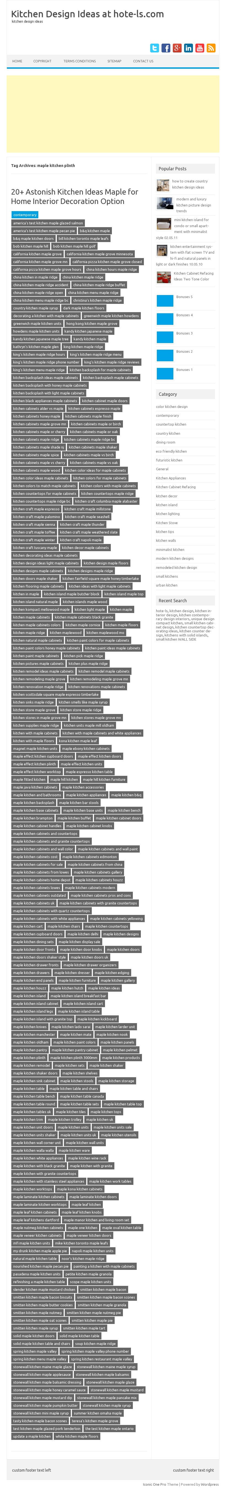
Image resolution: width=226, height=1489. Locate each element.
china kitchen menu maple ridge (93, 292)
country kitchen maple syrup (35, 308)
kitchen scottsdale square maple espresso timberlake (56, 694)
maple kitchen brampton (33, 818)
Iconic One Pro (154, 1484)
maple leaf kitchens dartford (36, 1220)
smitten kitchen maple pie (92, 1320)
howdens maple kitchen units (36, 331)
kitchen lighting (168, 514)
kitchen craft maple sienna (34, 524)
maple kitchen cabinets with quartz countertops (51, 911)
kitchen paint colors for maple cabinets (98, 640)
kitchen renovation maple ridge (38, 687)
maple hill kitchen (64, 779)
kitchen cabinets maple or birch (96, 424)
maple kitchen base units (83, 810)
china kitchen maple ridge (83, 277)
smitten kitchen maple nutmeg (37, 1313)
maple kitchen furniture (77, 980)
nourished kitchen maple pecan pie (41, 1266)
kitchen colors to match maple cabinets (44, 486)
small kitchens (167, 576)
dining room (165, 442)
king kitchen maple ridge (83, 347)
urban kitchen (166, 585)
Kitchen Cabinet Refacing (176, 487)
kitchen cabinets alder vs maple (38, 408)
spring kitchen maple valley (35, 1351)
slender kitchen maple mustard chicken (44, 1289)
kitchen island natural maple (35, 602)
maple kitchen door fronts (34, 949)
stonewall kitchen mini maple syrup (41, 1413)
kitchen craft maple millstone (87, 509)
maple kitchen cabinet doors (118, 818)
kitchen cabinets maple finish (88, 416)
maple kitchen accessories (83, 787)
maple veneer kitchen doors (89, 1235)
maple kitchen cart (28, 926)
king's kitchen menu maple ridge (39, 370)
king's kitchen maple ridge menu (96, 354)
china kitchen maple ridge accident (40, 285)
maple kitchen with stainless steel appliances (48, 1181)
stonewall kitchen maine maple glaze (42, 1367)
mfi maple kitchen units (31, 1243)
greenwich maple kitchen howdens (111, 316)
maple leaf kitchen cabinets (35, 1212)
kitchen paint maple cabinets (36, 656)
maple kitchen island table (79, 1011)
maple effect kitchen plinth (34, 764)
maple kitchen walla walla (33, 1150)
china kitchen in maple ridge (35, 277)
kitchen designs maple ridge (90, 571)
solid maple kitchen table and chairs (41, 1343)
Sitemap (114, 61)
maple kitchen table (29, 1088)
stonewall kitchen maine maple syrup (106, 1367)
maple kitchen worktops (32, 1189)
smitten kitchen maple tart (84, 1328)
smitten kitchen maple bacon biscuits (42, 1297)
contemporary (25, 215)
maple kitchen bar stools (79, 803)
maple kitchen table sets (79, 1104)
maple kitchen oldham (31, 1042)
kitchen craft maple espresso (36, 509)
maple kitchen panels (117, 1042)
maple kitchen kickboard (97, 1019)
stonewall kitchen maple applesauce (42, 1374)
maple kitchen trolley (64, 1119)
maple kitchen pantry (30, 1050)
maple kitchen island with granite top (42, 1019)
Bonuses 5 (184, 297)
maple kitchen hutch (67, 988)
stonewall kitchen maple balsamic (102, 1374)
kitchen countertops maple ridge (107, 493)
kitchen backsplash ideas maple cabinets (45, 377)
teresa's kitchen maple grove (95, 1421)
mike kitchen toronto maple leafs (81, 1243)
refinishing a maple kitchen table (39, 1282)
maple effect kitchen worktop (37, 772)
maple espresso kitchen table (89, 772)
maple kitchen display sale (79, 942)
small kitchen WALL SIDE (176, 639)
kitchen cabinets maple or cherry (39, 432)
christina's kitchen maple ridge (97, 300)
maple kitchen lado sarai (71, 1027)
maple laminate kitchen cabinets (38, 1197)
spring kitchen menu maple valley (39, 1359)
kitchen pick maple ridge (83, 656)
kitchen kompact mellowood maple (41, 609)
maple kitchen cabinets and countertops (45, 833)
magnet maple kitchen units (35, 748)
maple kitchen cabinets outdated (39, 895)
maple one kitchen (82, 1228)
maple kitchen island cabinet (35, 1003)
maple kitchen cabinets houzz (99, 880)
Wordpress (210, 1484)
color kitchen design (172, 406)
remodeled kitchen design (176, 567)
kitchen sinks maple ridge (33, 702)
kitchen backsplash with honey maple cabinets (50, 385)
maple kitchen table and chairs (74, 1088)
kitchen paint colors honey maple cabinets (46, 648)
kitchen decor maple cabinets (85, 548)
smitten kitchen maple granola (102, 1305)
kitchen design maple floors (106, 563)
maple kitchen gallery (118, 980)
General (162, 469)
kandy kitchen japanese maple (88, 331)
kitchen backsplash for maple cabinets (100, 370)
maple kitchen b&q (126, 795)
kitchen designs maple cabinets (38, 571)
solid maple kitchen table (79, 1336)
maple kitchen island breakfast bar (78, 996)
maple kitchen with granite (91, 1166)
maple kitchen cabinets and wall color (43, 849)
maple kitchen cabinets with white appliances (49, 918)
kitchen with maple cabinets (35, 733)
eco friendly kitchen (171, 451)
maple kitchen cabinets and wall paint (108, 849)
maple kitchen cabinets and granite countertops (51, 841)
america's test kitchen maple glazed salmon (48, 223)
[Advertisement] (113, 114)
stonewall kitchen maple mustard (117, 1390)
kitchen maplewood (66, 633)
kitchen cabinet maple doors (105, 401)
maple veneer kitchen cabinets (37, 1235)
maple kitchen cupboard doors (38, 934)
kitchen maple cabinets (31, 617)
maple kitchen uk (99, 1119)
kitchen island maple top (124, 594)
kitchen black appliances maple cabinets (45, 401)
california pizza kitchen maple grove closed (107, 262)
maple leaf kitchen (86, 1204)
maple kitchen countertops (106, 926)
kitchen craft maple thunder (82, 524)
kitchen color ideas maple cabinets (40, 478)
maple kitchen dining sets (33, 942)
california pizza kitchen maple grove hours (47, 269)
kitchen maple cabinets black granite (84, 617)
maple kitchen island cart (83, 1003)
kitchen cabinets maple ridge (36, 439)
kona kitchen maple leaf (78, 741)
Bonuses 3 (184, 333)
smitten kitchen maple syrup (35, 1328)
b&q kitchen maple (95, 231)
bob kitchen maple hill (30, 246)
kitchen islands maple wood (85, 602)
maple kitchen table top (123, 1104)
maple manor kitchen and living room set (96, 1220)
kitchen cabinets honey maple (36, 416)
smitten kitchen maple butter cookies (43, 1305)
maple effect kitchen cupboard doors (43, 756)
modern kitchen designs (175, 558)
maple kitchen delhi (83, 934)
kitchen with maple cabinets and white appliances (102, 733)
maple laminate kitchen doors (93, 1197)
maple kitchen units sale (113, 1127)
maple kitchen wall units (85, 1143)
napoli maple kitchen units (93, 1251)
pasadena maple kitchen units (37, 1274)
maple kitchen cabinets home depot (42, 880)
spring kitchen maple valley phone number (95, 1351)
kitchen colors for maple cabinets (100, 478)
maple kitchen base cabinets (35, 810)
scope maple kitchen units (90, 1282)
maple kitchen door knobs (81, 949)
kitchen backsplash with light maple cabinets (48, 393)
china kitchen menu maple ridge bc (40, 300)
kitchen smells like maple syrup (83, 702)
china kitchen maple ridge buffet (99, 285)
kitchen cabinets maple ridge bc (89, 439)
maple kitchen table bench (34, 1096)
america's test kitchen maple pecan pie (44, 231)
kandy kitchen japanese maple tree (41, 339)
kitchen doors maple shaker (35, 578)
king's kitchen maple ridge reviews (111, 362)
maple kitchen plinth (29, 1058)
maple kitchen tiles (71, 1112)
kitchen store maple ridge (80, 710)
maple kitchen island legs (33, 1011)
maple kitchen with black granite (39, 1166)
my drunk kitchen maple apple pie (40, 1251)
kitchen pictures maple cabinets (38, 663)
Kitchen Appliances (171, 478)
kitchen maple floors (121, 625)
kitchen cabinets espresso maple (94, 408)
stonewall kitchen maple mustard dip (42, 1398)
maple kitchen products (121, 1058)
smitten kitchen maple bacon (103, 1289)
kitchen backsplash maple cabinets (110, 377)
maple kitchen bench (124, 810)
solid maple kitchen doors (34, 1336)
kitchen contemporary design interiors (183, 617)
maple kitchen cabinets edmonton (90, 857)
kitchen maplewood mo (105, 633)
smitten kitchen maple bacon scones (106, 1297)
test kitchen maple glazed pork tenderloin (46, 1428)
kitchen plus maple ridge (88, 663)
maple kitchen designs (121, 934)
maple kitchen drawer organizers (90, 965)
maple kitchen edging (112, 973)
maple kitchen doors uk (89, 957)
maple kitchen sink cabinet (34, 1081)
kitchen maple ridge (29, 633)
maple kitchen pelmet (120, 1050)
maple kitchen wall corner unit (37, 1143)
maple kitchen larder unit (115, 1027)
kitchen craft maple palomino (36, 517)
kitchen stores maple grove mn (96, 718)
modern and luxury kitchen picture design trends (193, 205)
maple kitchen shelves (80, 1073)
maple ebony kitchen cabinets (86, 748)
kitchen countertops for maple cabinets (44, 493)
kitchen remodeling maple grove (39, 679)
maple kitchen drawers (31, 973)
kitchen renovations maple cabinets (96, 687)
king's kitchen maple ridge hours (39, 354)
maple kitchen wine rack (87, 1158)
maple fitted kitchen (29, 779)
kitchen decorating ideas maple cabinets (45, 555)
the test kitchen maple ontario (109, 1428)
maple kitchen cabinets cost (35, 857)
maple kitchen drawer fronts (36, 965)
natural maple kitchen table (35, 1258)
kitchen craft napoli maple (81, 540)
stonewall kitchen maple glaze (110, 1382)
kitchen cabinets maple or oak (94, 432)
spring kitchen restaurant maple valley (101, 1359)
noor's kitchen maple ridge (83, 1258)
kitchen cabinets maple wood (36, 470)
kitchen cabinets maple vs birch (89, 455)
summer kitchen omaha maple (98, 1413)
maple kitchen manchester (34, 1034)
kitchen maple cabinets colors (37, 625)
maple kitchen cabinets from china (95, 864)
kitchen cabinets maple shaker (93, 447)
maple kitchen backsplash (33, 803)
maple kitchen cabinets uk (34, 903)
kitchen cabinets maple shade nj (38, 447)
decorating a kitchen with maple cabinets (46, 316)
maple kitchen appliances (86, 795)
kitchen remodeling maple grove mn (99, 679)
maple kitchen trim (28, 1119)
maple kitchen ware (74, 1150)
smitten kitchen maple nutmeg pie (94, 1313)
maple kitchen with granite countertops (44, 1173)
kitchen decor (166, 496)
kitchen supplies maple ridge (36, 725)
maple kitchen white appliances (38, 1158)
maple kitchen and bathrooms (37, 795)
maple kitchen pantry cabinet (75, 1050)
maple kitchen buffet (74, 818)
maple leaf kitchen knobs (82, 1212)
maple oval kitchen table (121, 1228)
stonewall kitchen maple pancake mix (107, 1398)
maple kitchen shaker (106, 1065)
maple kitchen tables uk (32, 1112)
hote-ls (162, 611)
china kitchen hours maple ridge (111, 269)
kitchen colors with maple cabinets (108, 486)
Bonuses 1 (184, 369)
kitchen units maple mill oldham (89, 725)
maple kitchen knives (30, 1027)
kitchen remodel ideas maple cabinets (43, 671)
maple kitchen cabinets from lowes (41, 872)
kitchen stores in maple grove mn (39, 718)
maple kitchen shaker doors (35, 1073)
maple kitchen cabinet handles (37, 826)
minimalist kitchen (170, 549)
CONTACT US (143, 61)
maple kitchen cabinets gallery (98, 872)
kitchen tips (165, 532)
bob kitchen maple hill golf (74, 246)
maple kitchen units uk (78, 1135)
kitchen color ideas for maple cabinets (95, 470)
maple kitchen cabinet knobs (89, 826)
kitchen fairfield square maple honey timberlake (101, 578)
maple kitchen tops (106, 1112)
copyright (42, 61)
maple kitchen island (29, 996)
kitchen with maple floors (33, 741)
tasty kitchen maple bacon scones (40, 1421)
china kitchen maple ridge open (38, 292)
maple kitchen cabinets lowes (36, 888)
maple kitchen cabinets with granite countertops (98, 903)
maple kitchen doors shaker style (39, 957)
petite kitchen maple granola (89, 1274)
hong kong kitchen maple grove (91, 323)
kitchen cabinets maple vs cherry (39, 463)
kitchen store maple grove (34, 710)
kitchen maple (121, 609)
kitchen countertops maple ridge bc (41, 501)
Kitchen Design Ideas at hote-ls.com (87, 13)
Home (17, 61)
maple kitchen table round (34, 1104)
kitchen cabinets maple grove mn (39, 424)
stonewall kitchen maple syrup (107, 1405)
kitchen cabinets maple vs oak (94, 463)
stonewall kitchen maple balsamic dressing (47, 1382)
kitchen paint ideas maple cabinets (112, 648)
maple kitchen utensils (118, 1135)
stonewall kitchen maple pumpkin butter (45, 1405)
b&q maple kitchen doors (33, 238)
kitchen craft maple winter (34, 540)
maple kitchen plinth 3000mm (73, 1058)
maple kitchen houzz (29, 988)
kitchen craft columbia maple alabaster (106, 501)
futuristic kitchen (169, 460)
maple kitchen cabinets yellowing (116, 918)
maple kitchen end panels (33, 980)
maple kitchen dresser (72, 973)
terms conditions (79, 61)
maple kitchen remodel (31, 1065)
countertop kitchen (171, 424)
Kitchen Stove (167, 523)
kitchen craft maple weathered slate (89, 532)
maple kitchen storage (116, 1081)
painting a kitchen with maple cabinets (104, 1266)
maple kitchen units (73, 1127)
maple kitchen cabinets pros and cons (101, 895)
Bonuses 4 (184, 315)
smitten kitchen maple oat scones (40, 1320)
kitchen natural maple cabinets (37, 640)
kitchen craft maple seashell (87, 517)
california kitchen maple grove (37, 254)
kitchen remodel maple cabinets (104, 671)
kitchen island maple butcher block (71, 594)
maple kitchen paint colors (74, 1042)
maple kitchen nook (112, 1034)
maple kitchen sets (70, 1065)
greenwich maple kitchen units (37, 323)
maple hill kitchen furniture (104, 779)
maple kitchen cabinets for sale (38, 864)
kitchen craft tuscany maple (35, 548)
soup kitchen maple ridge (95, 1343)
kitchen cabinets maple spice (36, 455)
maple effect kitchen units (81, 764)
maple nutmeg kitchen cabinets (38, 1228)
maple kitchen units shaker (34, 1135)
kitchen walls (166, 540)
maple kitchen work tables (110, 1181)
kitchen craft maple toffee (34, 532)
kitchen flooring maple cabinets (38, 586)
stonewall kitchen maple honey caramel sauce (49, 1390)
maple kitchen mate (76, 1034)
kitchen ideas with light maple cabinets (100, 586)
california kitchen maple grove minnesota (100, 254)
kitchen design (181, 611)
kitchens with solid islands (186, 635)
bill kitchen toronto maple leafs (84, 238)
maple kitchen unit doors (33, 1127)
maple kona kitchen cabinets (80, 1189)
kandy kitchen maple (90, 339)
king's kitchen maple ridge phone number (46, 362)
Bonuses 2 (184, 351)
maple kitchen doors (123, 949)
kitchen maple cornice (83, 625)
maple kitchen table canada (82, 1096)
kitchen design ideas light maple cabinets (46, 563)
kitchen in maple (26, 594)
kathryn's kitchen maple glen (36, 347)
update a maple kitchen (32, 1436)
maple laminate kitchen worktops (40, 1204)
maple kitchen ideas (104, 988)
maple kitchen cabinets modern (90, 888)
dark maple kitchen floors (83, 308)
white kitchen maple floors (77, 1436)
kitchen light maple (90, 609)
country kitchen (168, 433)
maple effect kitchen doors (99, 756)
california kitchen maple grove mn (40, 262)
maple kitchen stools (76, 1081)
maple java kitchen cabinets (35, 787)
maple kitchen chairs (64, 926)
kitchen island (166, 505)
